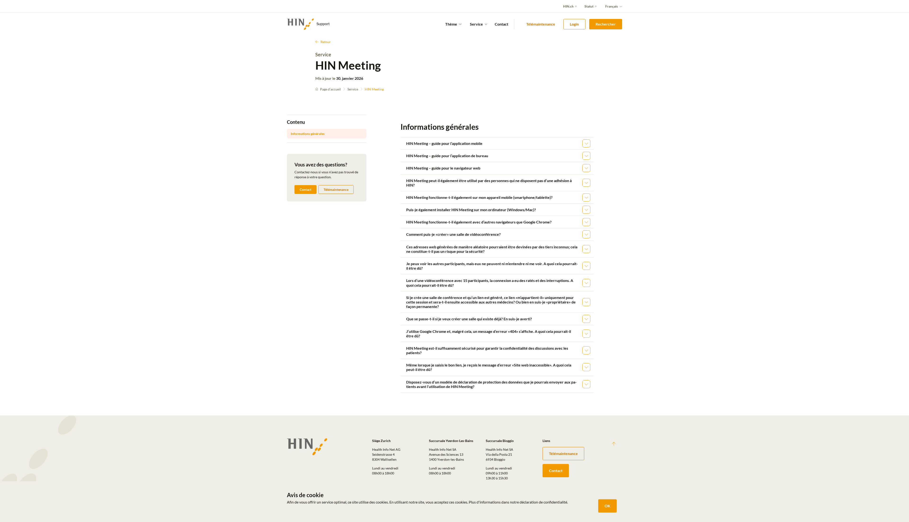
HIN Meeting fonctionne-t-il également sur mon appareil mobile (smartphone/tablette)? (479, 197)
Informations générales (308, 134)
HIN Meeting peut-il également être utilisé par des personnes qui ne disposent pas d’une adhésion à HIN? (489, 182)
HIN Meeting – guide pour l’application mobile (444, 143)
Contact (501, 24)
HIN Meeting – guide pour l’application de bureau (447, 155)
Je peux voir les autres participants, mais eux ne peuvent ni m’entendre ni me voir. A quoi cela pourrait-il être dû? (492, 265)
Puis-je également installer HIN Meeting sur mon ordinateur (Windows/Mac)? (471, 209)
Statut (588, 6)
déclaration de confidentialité (543, 502)
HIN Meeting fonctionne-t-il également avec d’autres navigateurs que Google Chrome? (479, 222)
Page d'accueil (330, 89)
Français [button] (611, 6)
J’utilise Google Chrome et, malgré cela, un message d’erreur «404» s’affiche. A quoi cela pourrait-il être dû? (488, 333)
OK (607, 506)
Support (323, 23)
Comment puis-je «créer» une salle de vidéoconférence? (453, 234)
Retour (326, 42)
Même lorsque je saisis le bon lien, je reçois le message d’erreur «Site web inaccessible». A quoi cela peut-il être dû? (488, 367)
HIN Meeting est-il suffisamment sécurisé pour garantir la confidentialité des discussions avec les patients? (487, 350)
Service (353, 89)
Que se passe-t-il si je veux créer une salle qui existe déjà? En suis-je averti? (469, 319)
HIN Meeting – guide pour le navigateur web (443, 168)
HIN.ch (568, 6)
